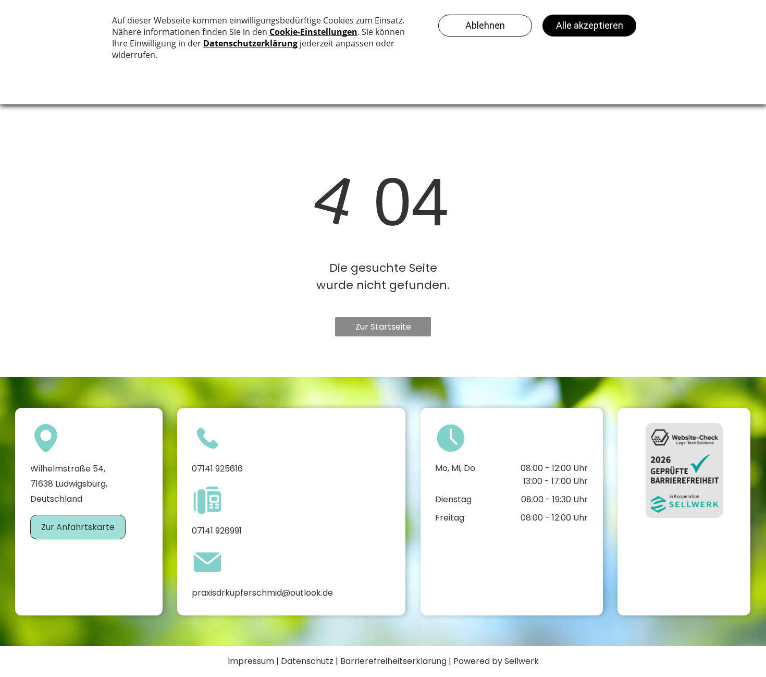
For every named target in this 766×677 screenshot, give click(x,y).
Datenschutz (307, 661)
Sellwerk (521, 661)
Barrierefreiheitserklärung (393, 661)
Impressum (251, 661)
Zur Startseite (383, 327)
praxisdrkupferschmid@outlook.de (262, 593)
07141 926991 (217, 531)
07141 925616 (217, 469)
